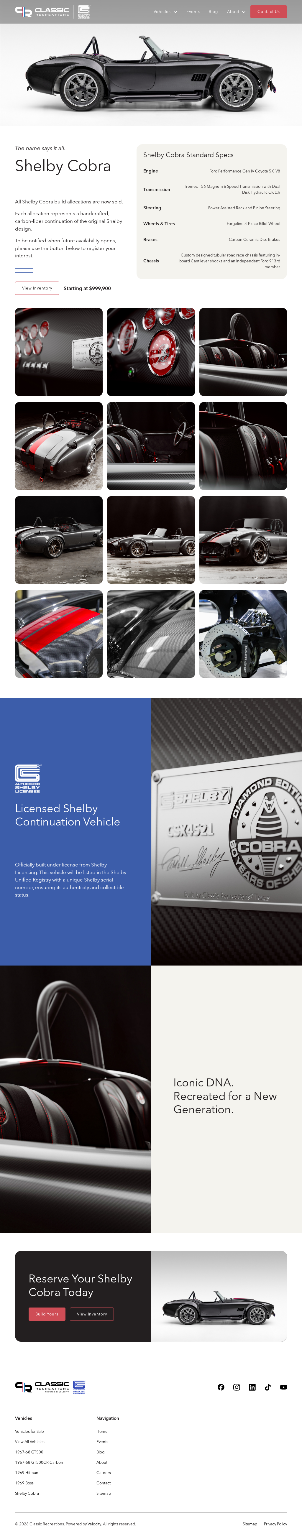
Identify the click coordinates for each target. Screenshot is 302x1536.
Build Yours (46, 1314)
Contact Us (268, 11)
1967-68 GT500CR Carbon (39, 1462)
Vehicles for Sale (29, 1431)
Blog (213, 11)
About (101, 1462)
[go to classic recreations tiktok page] (268, 1387)
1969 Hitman (26, 1472)
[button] (165, 12)
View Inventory (37, 288)
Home (102, 1431)
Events (193, 11)
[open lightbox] (59, 353)
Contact (103, 1483)
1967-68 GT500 (29, 1452)
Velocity (94, 1524)
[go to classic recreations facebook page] (221, 1387)
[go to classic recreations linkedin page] (252, 1387)
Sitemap (103, 1493)
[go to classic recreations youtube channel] (283, 1387)
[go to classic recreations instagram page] (236, 1387)
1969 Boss (24, 1483)
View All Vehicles (30, 1441)
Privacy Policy (275, 1524)
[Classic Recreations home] (53, 12)
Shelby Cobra (27, 1493)
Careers (103, 1472)
